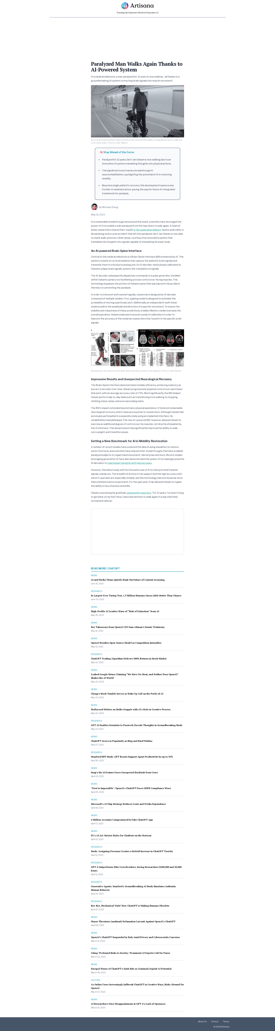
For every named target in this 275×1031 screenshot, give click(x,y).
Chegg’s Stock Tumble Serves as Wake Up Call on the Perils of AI (127, 693)
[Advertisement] (132, 37)
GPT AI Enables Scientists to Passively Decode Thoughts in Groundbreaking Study (136, 725)
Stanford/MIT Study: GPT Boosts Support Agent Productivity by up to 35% (132, 756)
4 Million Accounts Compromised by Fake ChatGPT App (122, 819)
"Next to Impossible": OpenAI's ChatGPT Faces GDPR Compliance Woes (131, 788)
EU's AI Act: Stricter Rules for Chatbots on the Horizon (121, 835)
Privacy (214, 1021)
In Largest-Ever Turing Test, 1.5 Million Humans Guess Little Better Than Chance (136, 595)
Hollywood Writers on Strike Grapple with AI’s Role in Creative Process (130, 709)
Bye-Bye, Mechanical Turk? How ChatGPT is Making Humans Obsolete (130, 905)
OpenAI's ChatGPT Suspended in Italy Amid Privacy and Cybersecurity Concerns (135, 937)
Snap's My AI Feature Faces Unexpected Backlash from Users (124, 772)
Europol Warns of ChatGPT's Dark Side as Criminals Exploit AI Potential (131, 968)
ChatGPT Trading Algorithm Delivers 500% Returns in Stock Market (128, 658)
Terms (226, 1021)
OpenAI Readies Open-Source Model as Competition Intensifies (126, 642)
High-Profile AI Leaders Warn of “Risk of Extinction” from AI (125, 611)
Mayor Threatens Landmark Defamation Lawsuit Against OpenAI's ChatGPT (133, 921)
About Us (202, 1021)
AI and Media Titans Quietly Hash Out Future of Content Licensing (128, 579)
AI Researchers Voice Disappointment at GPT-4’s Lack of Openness (128, 1003)
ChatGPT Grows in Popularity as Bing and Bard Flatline (121, 740)
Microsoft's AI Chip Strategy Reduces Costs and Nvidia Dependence (128, 804)
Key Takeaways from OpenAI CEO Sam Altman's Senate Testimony (128, 627)
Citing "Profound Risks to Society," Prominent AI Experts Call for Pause (130, 953)
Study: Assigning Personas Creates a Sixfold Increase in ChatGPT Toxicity (132, 851)
